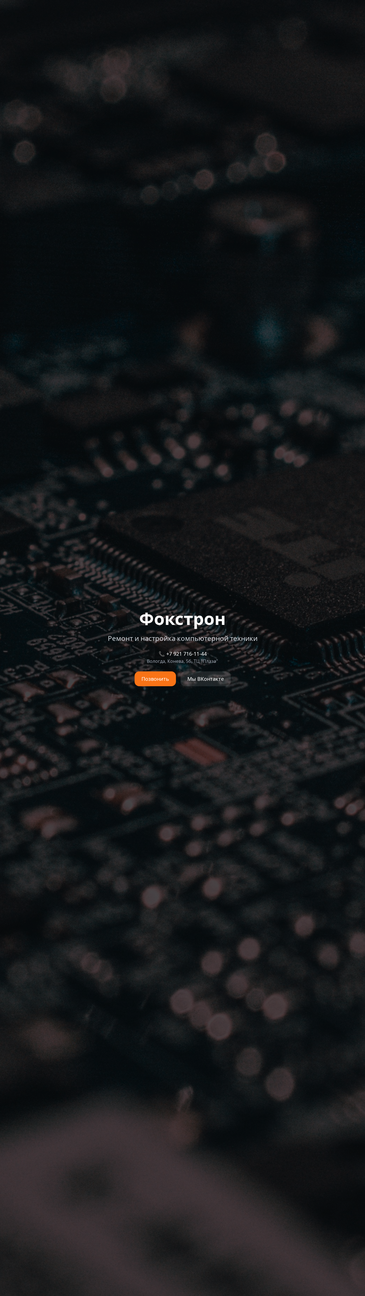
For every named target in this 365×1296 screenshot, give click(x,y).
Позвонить (155, 678)
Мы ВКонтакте (205, 678)
